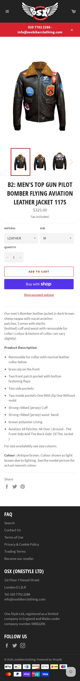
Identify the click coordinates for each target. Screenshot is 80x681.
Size (42, 228)
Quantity (10, 247)
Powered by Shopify (49, 659)
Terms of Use (13, 537)
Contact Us (12, 530)
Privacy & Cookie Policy (21, 544)
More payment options (39, 295)
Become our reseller (19, 558)
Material (10, 228)
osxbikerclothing (24, 659)
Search (9, 523)
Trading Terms (15, 551)
